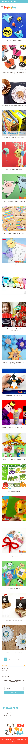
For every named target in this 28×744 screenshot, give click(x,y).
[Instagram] (6, 1)
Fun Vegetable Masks (14, 491)
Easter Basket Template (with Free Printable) (14, 265)
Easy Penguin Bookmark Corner (14, 395)
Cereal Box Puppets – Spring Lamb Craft (14, 201)
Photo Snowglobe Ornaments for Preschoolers (14, 555)
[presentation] (14, 25)
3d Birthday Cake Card (14, 588)
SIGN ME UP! (14, 692)
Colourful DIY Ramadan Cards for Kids (14, 233)
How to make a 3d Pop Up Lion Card (14, 523)
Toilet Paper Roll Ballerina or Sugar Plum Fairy (14, 427)
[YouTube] (15, 1)
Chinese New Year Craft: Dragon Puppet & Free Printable (14, 329)
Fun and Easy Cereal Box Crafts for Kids (14, 137)
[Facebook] (3, 1)
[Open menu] (27, 8)
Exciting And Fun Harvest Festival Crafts (14, 459)
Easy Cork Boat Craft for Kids (14, 620)
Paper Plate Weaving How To (14, 652)
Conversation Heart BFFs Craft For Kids (14, 297)
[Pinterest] (9, 1)
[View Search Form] (25, 1)
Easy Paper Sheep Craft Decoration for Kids (14, 105)
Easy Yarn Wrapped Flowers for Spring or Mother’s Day (14, 363)
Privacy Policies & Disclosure (12, 713)
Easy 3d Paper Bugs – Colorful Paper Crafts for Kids (14, 73)
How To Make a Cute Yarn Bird (14, 169)
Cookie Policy (7, 715)
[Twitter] (12, 1)
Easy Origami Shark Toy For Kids (13, 40)
